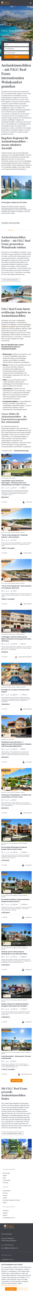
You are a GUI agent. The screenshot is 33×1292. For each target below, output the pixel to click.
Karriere (5, 1215)
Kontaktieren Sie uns (9, 1217)
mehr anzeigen (16, 1080)
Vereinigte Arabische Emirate (11, 1200)
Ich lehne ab (22, 1289)
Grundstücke (6, 1180)
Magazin (5, 1213)
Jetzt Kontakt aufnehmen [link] (11, 280)
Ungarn (5, 1198)
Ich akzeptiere (10, 1289)
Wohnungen (6, 1173)
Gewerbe (5, 1182)
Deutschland (6, 1190)
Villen (4, 1178)
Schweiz (5, 1193)
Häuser (5, 1175)
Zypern (5, 1202)
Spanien (5, 1195)
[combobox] (16, 44)
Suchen (16, 57)
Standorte (6, 1210)
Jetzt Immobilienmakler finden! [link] (12, 1133)
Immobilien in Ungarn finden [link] (10, 223)
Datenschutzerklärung (9, 1285)
